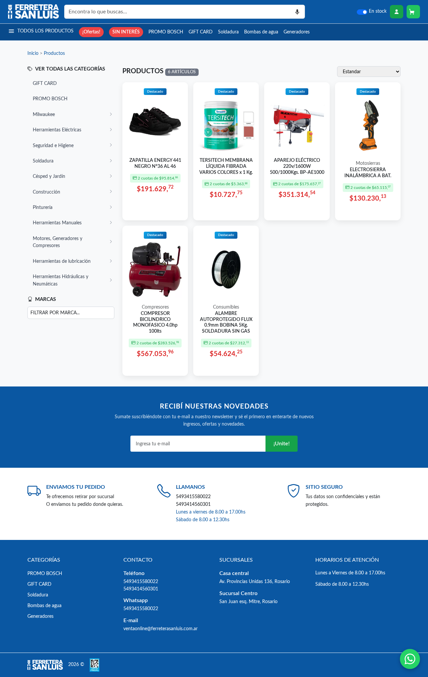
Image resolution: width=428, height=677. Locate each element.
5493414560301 (193, 504)
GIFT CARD (201, 31)
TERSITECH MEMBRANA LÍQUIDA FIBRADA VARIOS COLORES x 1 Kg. (226, 166)
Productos (54, 53)
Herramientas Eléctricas (57, 129)
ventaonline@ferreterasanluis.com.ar (160, 628)
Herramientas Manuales (57, 222)
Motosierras (368, 163)
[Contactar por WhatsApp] (410, 659)
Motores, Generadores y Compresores (57, 242)
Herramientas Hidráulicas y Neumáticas (60, 280)
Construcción (46, 192)
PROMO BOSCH (165, 31)
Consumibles (226, 307)
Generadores (297, 31)
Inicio (32, 53)
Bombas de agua (261, 31)
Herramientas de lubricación (62, 261)
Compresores (155, 307)
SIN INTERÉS (126, 31)
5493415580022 (193, 496)
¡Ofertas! (91, 31)
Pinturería (42, 207)
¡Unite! (282, 443)
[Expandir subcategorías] (110, 114)
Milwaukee (44, 114)
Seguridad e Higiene (53, 145)
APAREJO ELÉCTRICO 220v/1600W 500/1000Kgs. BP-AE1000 (297, 166)
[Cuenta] (396, 11)
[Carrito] (413, 11)
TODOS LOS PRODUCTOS (45, 30)
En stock (378, 11)
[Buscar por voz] (297, 12)
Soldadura (228, 31)
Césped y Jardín (49, 176)
